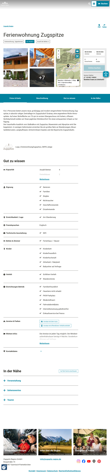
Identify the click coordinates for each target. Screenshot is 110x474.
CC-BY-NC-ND (33, 454)
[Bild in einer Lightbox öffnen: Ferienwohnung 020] (42, 77)
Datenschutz (52, 471)
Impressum (41, 471)
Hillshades (67, 80)
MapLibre (60, 80)
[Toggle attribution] (78, 80)
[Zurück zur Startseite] (5, 4)
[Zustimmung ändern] (4, 467)
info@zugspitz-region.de (50, 459)
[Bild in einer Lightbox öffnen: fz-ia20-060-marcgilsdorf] (42, 57)
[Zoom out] (58, 54)
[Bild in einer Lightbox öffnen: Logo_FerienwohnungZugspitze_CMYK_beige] (8, 147)
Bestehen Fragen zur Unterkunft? (94, 79)
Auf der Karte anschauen (68, 371)
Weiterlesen (44, 179)
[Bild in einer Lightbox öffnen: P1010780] (15, 67)
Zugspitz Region (8, 26)
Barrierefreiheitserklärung (70, 471)
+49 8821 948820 (91, 77)
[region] (68, 67)
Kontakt (32, 471)
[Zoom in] (58, 50)
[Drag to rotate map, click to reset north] (58, 57)
